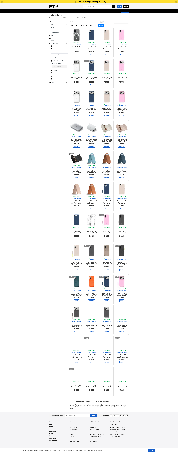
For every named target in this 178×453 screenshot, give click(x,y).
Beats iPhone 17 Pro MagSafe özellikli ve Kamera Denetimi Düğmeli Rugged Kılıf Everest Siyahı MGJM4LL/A (76, 356)
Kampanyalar (53, 440)
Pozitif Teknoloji (52, 17)
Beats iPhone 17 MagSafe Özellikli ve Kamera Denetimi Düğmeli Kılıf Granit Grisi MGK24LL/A (91, 263)
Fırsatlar (87, 11)
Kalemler (55, 76)
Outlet (92, 11)
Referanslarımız (74, 429)
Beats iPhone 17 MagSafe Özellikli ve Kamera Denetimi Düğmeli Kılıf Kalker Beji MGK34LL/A (106, 48)
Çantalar (55, 70)
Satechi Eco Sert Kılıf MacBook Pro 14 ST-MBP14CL (91, 140)
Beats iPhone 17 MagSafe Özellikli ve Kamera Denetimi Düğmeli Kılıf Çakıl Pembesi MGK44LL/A (121, 48)
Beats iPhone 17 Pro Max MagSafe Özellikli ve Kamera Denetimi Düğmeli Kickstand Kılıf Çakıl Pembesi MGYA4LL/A (77, 387)
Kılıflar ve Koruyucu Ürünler (70, 17)
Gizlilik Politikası (114, 425)
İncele (91, 84)
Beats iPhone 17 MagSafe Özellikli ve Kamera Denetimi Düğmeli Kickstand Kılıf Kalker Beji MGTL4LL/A (77, 263)
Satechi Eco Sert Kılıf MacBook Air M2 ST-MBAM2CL (76, 140)
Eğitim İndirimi (125, 11)
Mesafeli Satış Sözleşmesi (97, 434)
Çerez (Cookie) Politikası (117, 434)
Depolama (55, 49)
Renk (93, 25)
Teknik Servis (73, 434)
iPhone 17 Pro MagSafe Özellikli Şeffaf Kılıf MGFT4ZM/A (76, 79)
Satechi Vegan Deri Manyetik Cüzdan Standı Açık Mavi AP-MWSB (91, 171)
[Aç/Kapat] (67, 22)
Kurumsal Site (73, 427)
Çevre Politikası (114, 432)
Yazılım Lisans (55, 82)
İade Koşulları (93, 441)
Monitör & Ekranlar (57, 52)
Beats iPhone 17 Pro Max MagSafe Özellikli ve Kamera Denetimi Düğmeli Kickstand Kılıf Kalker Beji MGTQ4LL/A (107, 387)
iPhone (59, 11)
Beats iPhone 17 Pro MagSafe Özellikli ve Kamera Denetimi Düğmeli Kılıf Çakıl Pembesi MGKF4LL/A (122, 79)
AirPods (73, 11)
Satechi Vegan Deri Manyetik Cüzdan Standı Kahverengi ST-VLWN (107, 171)
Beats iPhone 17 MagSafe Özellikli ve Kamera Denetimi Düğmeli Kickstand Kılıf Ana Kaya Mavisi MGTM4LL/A (107, 202)
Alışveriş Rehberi (94, 432)
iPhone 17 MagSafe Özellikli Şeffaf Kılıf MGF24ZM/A (77, 48)
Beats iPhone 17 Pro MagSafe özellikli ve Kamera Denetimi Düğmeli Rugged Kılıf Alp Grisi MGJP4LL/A (121, 325)
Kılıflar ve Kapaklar (56, 66)
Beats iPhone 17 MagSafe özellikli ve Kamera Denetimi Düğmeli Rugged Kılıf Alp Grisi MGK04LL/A (106, 263)
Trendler (72, 432)
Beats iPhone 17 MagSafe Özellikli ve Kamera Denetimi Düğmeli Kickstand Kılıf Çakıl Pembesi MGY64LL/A (107, 233)
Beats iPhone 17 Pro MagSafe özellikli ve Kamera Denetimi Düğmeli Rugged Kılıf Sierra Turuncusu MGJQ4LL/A (106, 356)
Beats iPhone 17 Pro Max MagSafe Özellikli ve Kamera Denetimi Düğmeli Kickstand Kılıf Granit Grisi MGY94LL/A (92, 387)
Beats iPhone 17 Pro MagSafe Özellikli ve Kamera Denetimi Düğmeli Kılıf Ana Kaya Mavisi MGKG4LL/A (91, 79)
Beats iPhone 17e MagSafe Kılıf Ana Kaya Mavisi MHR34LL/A (77, 233)
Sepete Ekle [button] (76, 54)
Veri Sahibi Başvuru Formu (117, 439)
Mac (50, 11)
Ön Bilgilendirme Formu (96, 439)
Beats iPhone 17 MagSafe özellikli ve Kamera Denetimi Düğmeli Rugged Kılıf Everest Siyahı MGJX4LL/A (121, 263)
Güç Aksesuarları (57, 58)
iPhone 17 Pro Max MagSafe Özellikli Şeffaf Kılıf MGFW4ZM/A (76, 109)
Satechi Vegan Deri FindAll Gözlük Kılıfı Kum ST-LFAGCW (107, 140)
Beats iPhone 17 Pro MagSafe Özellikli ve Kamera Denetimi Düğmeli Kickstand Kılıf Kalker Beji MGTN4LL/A (92, 325)
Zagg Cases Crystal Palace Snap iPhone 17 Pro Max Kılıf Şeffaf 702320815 (91, 233)
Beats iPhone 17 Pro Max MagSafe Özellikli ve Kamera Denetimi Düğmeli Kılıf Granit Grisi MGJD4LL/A (122, 387)
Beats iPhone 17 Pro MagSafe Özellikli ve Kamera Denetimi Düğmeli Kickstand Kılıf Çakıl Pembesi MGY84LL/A (122, 294)
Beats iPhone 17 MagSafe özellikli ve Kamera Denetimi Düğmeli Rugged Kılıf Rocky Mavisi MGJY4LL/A (76, 294)
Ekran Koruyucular (56, 63)
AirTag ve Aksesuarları (58, 46)
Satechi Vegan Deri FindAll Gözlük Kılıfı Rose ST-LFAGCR (122, 140)
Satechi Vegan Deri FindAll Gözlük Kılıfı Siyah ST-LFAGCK (76, 171)
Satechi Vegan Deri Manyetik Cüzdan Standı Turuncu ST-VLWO (92, 202)
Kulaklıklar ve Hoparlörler (59, 73)
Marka (74, 25)
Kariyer (72, 436)
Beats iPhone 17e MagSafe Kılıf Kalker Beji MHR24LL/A (122, 202)
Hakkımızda (73, 425)
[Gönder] (113, 6)
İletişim (72, 439)
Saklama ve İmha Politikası (117, 427)
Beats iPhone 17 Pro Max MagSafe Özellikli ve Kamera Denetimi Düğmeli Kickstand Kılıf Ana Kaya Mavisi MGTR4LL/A (122, 356)
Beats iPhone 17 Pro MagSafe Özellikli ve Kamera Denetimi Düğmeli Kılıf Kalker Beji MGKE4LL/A (106, 79)
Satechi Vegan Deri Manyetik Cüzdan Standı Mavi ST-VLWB (121, 171)
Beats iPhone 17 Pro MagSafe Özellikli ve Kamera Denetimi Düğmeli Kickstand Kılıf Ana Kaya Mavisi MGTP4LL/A (107, 294)
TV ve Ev (53, 38)
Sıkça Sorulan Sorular (95, 425)
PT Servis (117, 11)
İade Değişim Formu (95, 429)
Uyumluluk (83, 25)
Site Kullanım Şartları (95, 436)
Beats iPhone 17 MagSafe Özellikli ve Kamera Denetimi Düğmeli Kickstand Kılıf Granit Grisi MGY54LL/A (122, 233)
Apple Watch (66, 11)
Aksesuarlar (80, 11)
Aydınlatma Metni (115, 436)
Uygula (101, 25)
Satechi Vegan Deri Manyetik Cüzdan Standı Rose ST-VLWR (76, 202)
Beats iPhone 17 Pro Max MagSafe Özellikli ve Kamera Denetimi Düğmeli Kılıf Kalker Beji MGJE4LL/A (106, 109)
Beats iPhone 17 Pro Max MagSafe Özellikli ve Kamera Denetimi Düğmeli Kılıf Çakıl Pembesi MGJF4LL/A (122, 109)
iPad (54, 11)
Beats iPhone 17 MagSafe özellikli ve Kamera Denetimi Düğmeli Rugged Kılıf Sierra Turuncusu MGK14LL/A (91, 294)
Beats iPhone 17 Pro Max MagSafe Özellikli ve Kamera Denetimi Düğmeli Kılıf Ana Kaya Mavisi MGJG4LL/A (91, 109)
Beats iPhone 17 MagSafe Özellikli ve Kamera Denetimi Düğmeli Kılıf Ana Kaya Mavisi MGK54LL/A (91, 48)
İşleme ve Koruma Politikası (117, 429)
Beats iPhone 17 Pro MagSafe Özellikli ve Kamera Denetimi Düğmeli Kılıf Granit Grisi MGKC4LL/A (106, 325)
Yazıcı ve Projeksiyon (58, 79)
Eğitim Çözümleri (74, 441)
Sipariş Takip (93, 427)
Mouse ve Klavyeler (57, 55)
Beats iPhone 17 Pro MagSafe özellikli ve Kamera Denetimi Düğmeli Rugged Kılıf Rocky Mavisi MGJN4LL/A (91, 356)
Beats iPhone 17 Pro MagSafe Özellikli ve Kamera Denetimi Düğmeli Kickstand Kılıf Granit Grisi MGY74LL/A (77, 325)
